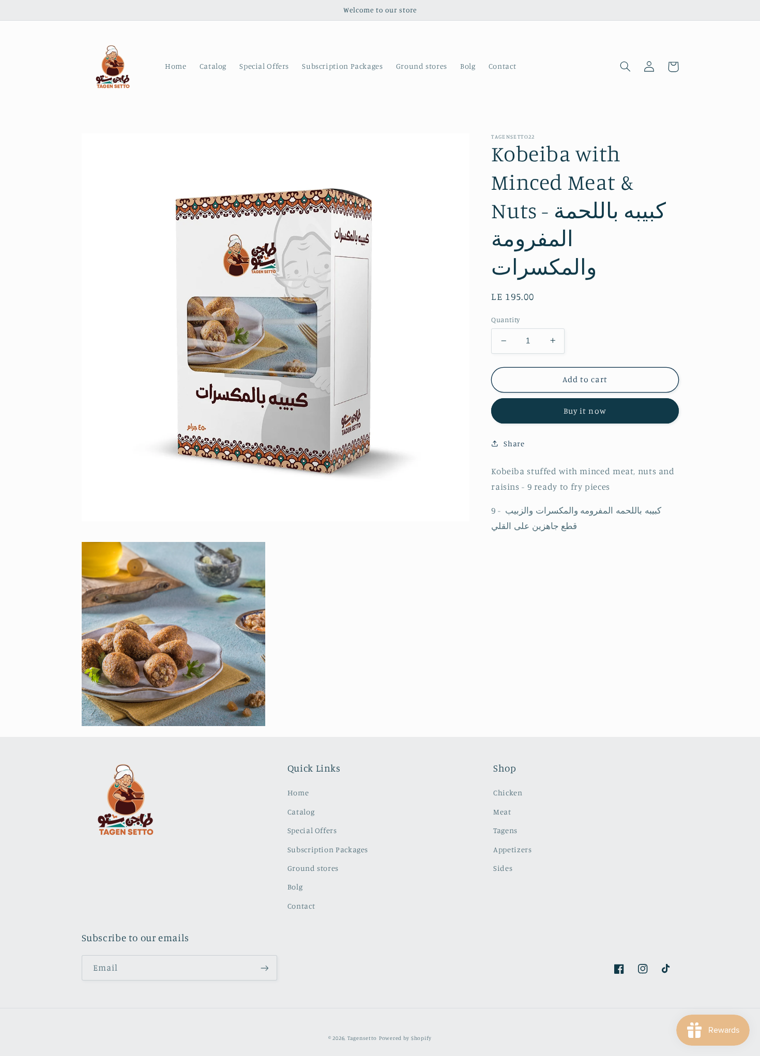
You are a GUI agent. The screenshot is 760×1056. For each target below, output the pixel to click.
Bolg (295, 886)
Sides (502, 868)
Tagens (505, 830)
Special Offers (312, 830)
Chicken (507, 792)
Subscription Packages (327, 849)
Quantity (505, 319)
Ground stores (313, 868)
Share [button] (514, 443)
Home (298, 792)
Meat (502, 811)
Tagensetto (362, 1038)
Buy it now (585, 410)
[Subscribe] (264, 967)
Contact (301, 905)
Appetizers (512, 849)
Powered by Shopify (405, 1038)
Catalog (300, 811)
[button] (625, 67)
